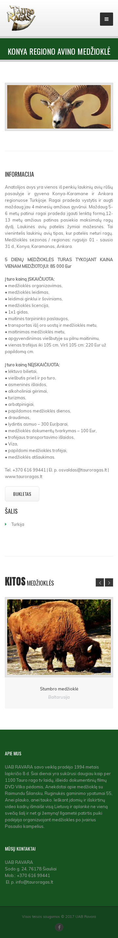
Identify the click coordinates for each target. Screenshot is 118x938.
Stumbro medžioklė (59, 688)
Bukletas (22, 493)
